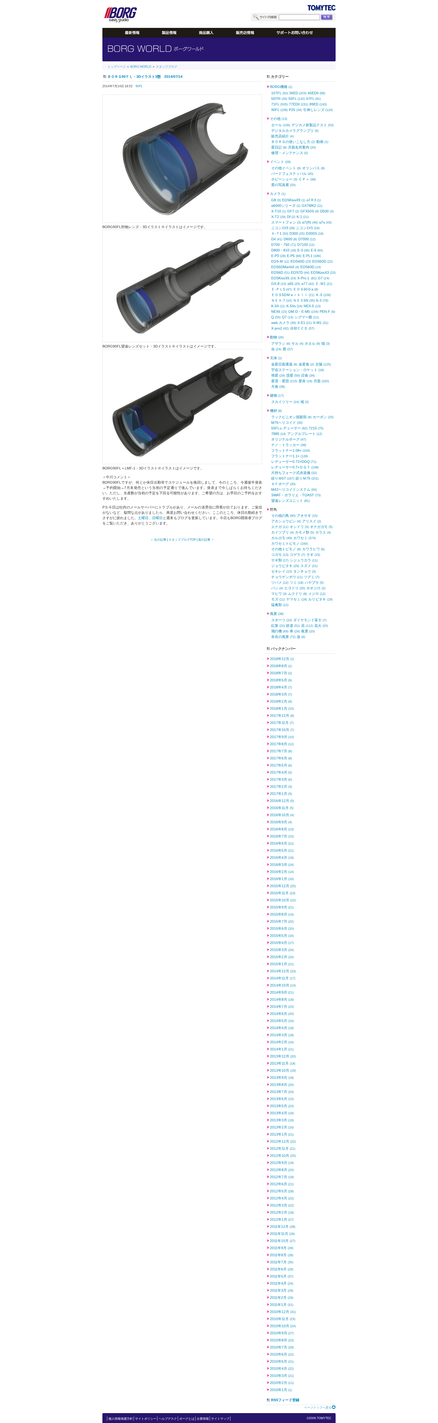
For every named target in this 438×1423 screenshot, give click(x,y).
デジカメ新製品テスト (312, 125)
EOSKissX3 (323, 272)
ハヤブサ (314, 582)
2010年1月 (281, 1390)
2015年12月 (283, 886)
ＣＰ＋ (307, 179)
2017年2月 (281, 787)
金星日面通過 (284, 364)
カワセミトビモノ (289, 543)
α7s (325, 222)
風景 (277, 614)
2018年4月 (281, 687)
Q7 (287, 317)
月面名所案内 (302, 147)
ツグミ (311, 577)
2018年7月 (281, 673)
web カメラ (283, 323)
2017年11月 (282, 723)
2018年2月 (281, 701)
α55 (293, 284)
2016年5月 (282, 850)
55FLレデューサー (289, 428)
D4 (276, 239)
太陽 (323, 364)
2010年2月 (282, 1383)
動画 (322, 142)
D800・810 (283, 250)
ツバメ (279, 582)
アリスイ (311, 521)
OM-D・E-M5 (303, 311)
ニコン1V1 (308, 228)
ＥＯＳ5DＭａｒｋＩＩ (292, 295)
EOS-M (280, 261)
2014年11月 (282, 978)
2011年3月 (281, 1290)
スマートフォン (286, 222)
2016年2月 (282, 872)
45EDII (316, 93)
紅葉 (278, 626)
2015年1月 (282, 964)
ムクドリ (297, 594)
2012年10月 (283, 1156)
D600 (290, 239)
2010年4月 (282, 1368)
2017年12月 (282, 716)
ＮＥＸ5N (304, 300)
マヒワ (279, 594)
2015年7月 (282, 921)
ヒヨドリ (294, 588)
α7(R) (310, 222)
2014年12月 (283, 971)
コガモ (279, 555)
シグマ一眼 (307, 317)
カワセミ (304, 538)
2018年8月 (281, 666)
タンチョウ (304, 571)
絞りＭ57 (282, 478)
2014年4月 (282, 1028)
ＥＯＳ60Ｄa (305, 289)
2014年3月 (282, 1035)
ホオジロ (315, 588)
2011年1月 (281, 1305)
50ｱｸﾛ (279, 99)
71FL (279, 104)
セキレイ (281, 571)
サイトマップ (220, 1418)
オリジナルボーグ (288, 439)
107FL (279, 93)
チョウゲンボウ (287, 577)
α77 (307, 284)
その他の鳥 (283, 516)
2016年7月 (282, 836)
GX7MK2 (312, 206)
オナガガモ (321, 527)
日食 (308, 375)
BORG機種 (281, 87)
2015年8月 (282, 914)
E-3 (303, 250)
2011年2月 (281, 1298)
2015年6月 (282, 928)
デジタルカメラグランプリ (295, 131)
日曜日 (157, 518)
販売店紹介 (282, 136)
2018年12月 (282, 659)
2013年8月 (282, 1085)
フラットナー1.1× (289, 456)
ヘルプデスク (168, 1418)
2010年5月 (282, 1361)
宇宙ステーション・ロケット (297, 370)
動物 (277, 337)
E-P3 (278, 256)
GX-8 (278, 284)
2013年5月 (282, 1106)
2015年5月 (282, 936)
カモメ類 (304, 532)
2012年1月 (282, 1219)
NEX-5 (312, 306)
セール (280, 125)
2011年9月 (281, 1248)
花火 (321, 626)
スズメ (309, 566)
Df (291, 217)
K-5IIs (294, 306)
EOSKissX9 (293, 200)
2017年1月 (281, 794)
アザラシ (280, 343)
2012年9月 (282, 1163)
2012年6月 (282, 1184)
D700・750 (283, 245)
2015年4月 (282, 943)
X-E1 (304, 323)
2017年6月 (281, 758)
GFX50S (309, 211)
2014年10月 (283, 985)
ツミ (296, 582)
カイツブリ (282, 532)
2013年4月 (282, 1113)
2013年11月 (282, 1063)
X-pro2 (280, 328)
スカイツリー (285, 402)
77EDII (298, 104)
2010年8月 (282, 1340)
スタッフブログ (166, 66)
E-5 (317, 250)
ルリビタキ (320, 599)
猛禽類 (279, 605)
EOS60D (310, 267)
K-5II (278, 306)
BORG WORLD (140, 66)
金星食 (306, 364)
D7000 (307, 239)
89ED (318, 104)
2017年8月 (282, 744)
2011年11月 (282, 1234)
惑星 (293, 375)
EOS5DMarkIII (285, 267)
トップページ (116, 66)
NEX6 (279, 311)
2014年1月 (282, 1049)
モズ (278, 599)
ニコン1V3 (283, 228)
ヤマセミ (296, 599)
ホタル (312, 343)
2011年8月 (281, 1255)
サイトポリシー (145, 1418)
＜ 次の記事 (158, 539)
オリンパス (313, 168)
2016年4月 (282, 857)
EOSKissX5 (283, 278)
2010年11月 (282, 1319)
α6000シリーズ (285, 206)
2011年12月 (282, 1227)
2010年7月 (282, 1347)
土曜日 (143, 518)
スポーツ (281, 620)
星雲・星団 (284, 381)
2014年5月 (282, 1021)
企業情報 (203, 1418)
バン (277, 588)
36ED (297, 93)
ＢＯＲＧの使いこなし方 (293, 142)
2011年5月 (281, 1276)
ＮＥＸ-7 (281, 300)
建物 (277, 395)
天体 (276, 358)
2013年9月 (282, 1077)
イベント (280, 162)
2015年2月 (282, 957)
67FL (313, 99)
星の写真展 (283, 185)
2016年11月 (282, 808)
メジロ (316, 594)
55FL (296, 99)
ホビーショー (284, 179)
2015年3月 (282, 950)
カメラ (277, 194)
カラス (323, 532)
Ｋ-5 (323, 295)
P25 (295, 110)
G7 (323, 278)
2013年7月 (282, 1092)
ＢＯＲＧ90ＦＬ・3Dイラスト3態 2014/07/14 (144, 77)
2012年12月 (283, 1141)
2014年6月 (282, 1014)
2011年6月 (281, 1269)
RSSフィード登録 (285, 1400)
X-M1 (320, 323)
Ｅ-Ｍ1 (323, 284)
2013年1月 (282, 1134)
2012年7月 (282, 1177)
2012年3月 (282, 1205)
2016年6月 (282, 843)
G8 (276, 200)
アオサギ (307, 516)
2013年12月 (283, 1056)
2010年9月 (282, 1333)
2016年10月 (282, 815)
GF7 (293, 211)
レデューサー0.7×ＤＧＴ (295, 467)
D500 (327, 211)
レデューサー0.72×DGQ (293, 462)
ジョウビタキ (285, 566)
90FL (139, 86)
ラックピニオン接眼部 (291, 417)
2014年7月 (282, 1007)
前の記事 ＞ (206, 539)
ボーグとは (186, 1418)
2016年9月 (281, 822)
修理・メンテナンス (289, 153)
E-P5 (294, 256)
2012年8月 (282, 1170)
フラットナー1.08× (290, 450)
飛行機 (279, 631)
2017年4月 (281, 772)
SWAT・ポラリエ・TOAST (296, 495)
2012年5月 (282, 1191)
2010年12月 (283, 1312)
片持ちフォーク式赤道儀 (294, 473)
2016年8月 (282, 829)
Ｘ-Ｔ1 (279, 233)
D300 (297, 233)
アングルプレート (304, 434)
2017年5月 (281, 765)
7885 (278, 434)
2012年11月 (282, 1148)
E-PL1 (312, 256)
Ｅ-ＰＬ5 (281, 289)
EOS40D (300, 261)
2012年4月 (282, 1198)
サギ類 (279, 560)
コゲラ (297, 555)
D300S (314, 233)
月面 (321, 381)
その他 (278, 119)
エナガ (279, 527)
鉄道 (293, 626)
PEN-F (327, 311)
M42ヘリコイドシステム (294, 489)
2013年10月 (283, 1070)
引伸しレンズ (318, 110)
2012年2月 (282, 1212)
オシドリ (299, 527)
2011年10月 (282, 1241)
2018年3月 (281, 694)
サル (297, 343)
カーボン (323, 417)
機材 (276, 411)
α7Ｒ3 (313, 200)
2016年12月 (282, 801)
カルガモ (281, 538)
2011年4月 (281, 1283)
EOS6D (280, 272)
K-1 (303, 217)
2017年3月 (281, 779)
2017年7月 (281, 751)
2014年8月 (282, 999)
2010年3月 (282, 1376)
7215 (316, 428)
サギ (313, 555)
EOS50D (322, 261)
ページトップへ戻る (318, 1407)
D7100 (306, 245)
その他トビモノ (286, 549)
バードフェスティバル (292, 174)
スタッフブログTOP (182, 539)
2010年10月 (283, 1326)
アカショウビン (286, 521)
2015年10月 (283, 900)
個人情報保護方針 (120, 1418)
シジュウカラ (304, 560)
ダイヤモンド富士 (309, 620)
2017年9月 (282, 737)
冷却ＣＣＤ (302, 328)
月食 (278, 387)
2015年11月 (282, 893)
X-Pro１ (307, 278)
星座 (305, 381)
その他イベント (286, 168)
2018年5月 (281, 680)
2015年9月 (282, 907)
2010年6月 (282, 1354)
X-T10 (278, 211)
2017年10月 (282, 730)
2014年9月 (282, 992)
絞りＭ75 (307, 478)
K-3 (322, 300)
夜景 (308, 631)
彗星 (278, 375)
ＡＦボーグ (283, 484)
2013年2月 (282, 1127)
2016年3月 (282, 865)
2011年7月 (281, 1262)
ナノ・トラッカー (288, 445)
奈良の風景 (283, 637)
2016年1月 (282, 879)
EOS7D (300, 272)
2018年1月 (282, 708)
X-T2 (278, 217)
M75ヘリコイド (287, 423)
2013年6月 (282, 1099)
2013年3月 (282, 1120)
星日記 (279, 147)
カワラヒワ (313, 549)
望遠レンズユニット (290, 501)
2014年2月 (282, 1042)
